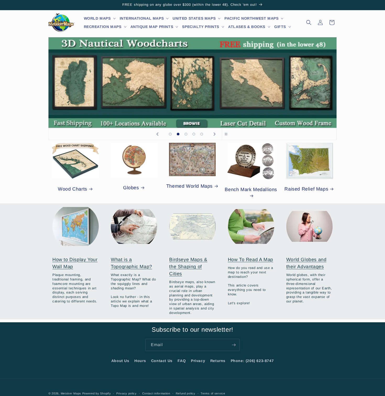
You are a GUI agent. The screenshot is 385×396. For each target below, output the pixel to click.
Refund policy (185, 393)
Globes (131, 187)
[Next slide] (214, 134)
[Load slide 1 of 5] (170, 134)
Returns (218, 361)
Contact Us (162, 361)
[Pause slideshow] (227, 134)
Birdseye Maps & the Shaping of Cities (188, 266)
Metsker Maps (71, 393)
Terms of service (213, 393)
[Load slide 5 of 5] (202, 134)
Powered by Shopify (96, 393)
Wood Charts (72, 189)
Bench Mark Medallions (251, 189)
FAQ (182, 361)
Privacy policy (126, 393)
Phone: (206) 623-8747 (252, 361)
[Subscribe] (233, 345)
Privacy (198, 361)
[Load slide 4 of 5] (194, 134)
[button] (100, 18)
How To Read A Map (250, 259)
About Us (120, 361)
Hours (140, 361)
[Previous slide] (157, 134)
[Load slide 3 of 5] (186, 134)
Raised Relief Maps (306, 189)
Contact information (156, 393)
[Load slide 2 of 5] (178, 134)
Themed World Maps (189, 186)
